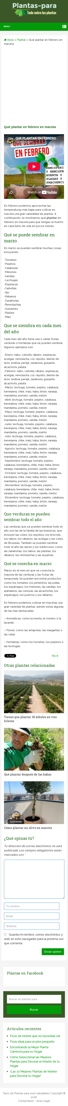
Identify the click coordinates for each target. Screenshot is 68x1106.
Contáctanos (26, 1100)
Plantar (21, 39)
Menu (7, 26)
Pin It (55, 656)
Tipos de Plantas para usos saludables (26, 1093)
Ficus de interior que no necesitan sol (35, 1036)
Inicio (10, 39)
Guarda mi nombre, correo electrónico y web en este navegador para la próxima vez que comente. (34, 939)
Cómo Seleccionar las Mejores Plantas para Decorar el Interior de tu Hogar (35, 1061)
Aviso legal (43, 1100)
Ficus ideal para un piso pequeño (32, 1041)
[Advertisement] (34, 87)
